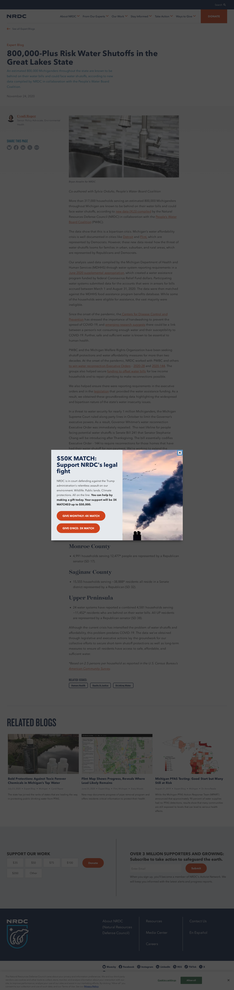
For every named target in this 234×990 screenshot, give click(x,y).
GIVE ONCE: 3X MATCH (78, 528)
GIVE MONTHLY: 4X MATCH (81, 516)
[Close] (180, 452)
